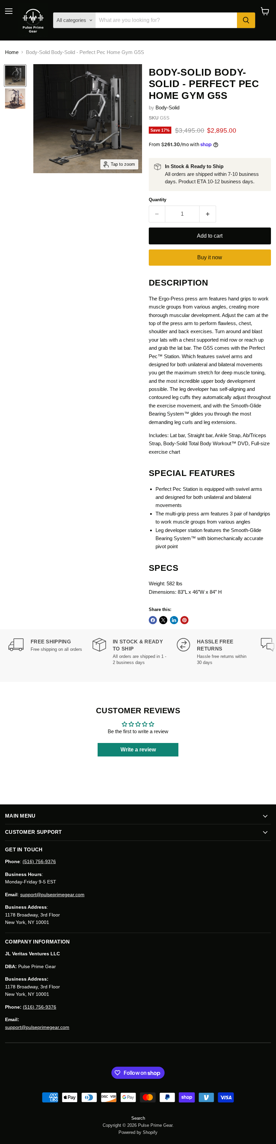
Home (12, 52)
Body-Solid (167, 107)
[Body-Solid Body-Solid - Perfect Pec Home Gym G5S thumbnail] (15, 75)
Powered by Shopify (138, 1132)
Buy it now (209, 257)
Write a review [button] (138, 749)
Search (138, 1118)
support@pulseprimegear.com (52, 894)
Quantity (157, 199)
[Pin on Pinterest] (184, 620)
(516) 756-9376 (39, 861)
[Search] (246, 20)
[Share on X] (163, 620)
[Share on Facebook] (153, 620)
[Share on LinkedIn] (174, 620)
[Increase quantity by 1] (208, 214)
